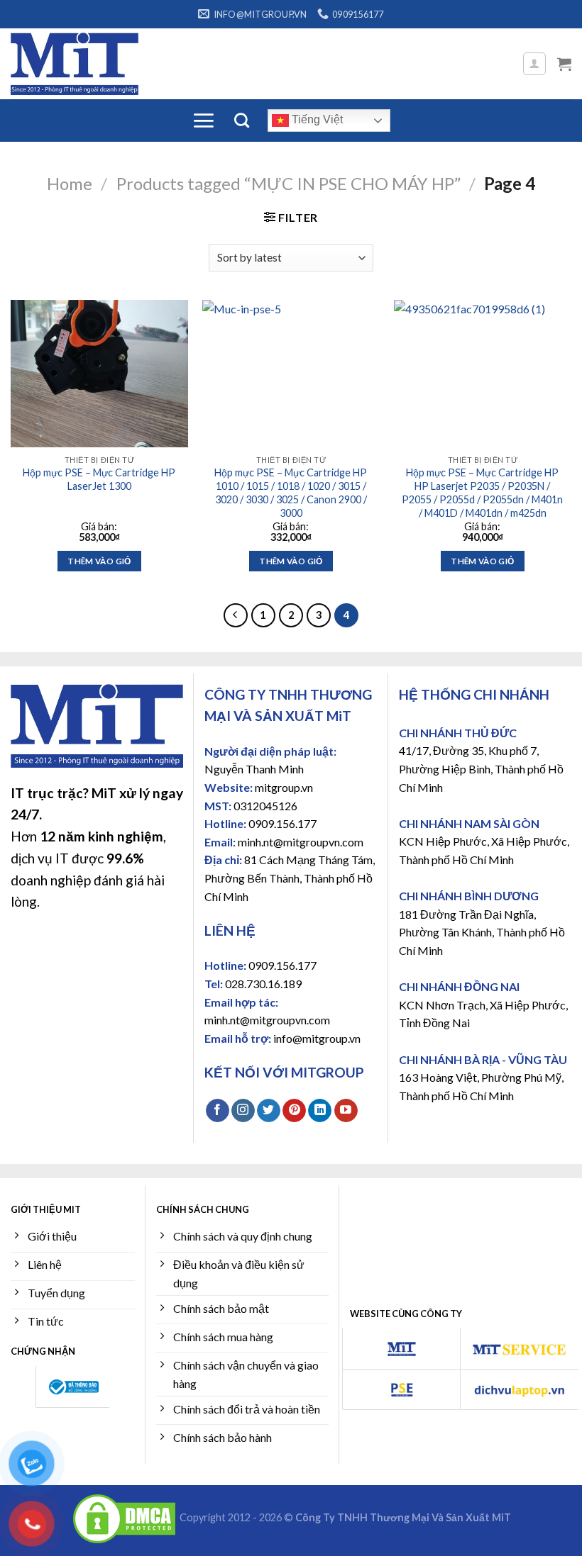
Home (69, 183)
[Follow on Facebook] (217, 1111)
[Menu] (203, 120)
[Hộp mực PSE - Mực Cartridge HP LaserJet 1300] (99, 373)
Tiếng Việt (316, 119)
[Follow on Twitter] (268, 1111)
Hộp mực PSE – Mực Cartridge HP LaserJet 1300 (99, 479)
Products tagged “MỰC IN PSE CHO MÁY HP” (288, 183)
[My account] (535, 63)
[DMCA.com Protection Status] (124, 1517)
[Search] (241, 120)
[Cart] (564, 63)
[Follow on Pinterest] (294, 1111)
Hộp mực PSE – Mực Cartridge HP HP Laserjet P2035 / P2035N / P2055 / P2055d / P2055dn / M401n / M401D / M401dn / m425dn (482, 492)
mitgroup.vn (284, 787)
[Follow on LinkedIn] (319, 1111)
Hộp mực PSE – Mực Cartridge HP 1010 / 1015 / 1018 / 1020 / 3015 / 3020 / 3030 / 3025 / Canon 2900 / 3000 (290, 492)
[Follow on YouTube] (346, 1111)
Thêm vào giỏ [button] (99, 561)
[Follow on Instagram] (243, 1111)
